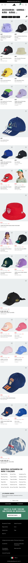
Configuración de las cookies (8, 540)
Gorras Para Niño (5, 487)
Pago (15, 530)
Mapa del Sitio (5, 526)
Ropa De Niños (22, 487)
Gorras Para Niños (13, 474)
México (16, 557)
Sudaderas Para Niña (22, 474)
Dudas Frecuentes (17, 523)
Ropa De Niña (4, 474)
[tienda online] (14, 5)
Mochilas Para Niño (4, 479)
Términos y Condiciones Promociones (19, 544)
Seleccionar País (17, 548)
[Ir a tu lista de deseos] (5, 4)
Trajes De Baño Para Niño (13, 479)
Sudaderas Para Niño (22, 484)
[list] (12, 17)
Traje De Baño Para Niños (13, 477)
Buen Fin (4, 533)
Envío (15, 526)
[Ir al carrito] (25, 4)
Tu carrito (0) (20, 503)
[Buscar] (22, 4)
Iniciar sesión (8, 503)
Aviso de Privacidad (6, 553)
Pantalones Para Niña (23, 479)
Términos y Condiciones (19, 540)
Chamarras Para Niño (14, 482)
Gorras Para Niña (14, 487)
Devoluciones (4, 530)
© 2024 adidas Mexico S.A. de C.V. (14, 561)
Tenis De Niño (4, 484)
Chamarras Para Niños (14, 484)
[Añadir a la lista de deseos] (12, 21)
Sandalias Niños (22, 476)
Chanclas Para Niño (22, 482)
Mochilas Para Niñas (4, 477)
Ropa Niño (3, 482)
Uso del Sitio (4, 543)
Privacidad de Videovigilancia (5, 549)
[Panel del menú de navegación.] (2, 4)
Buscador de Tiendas (6, 523)
